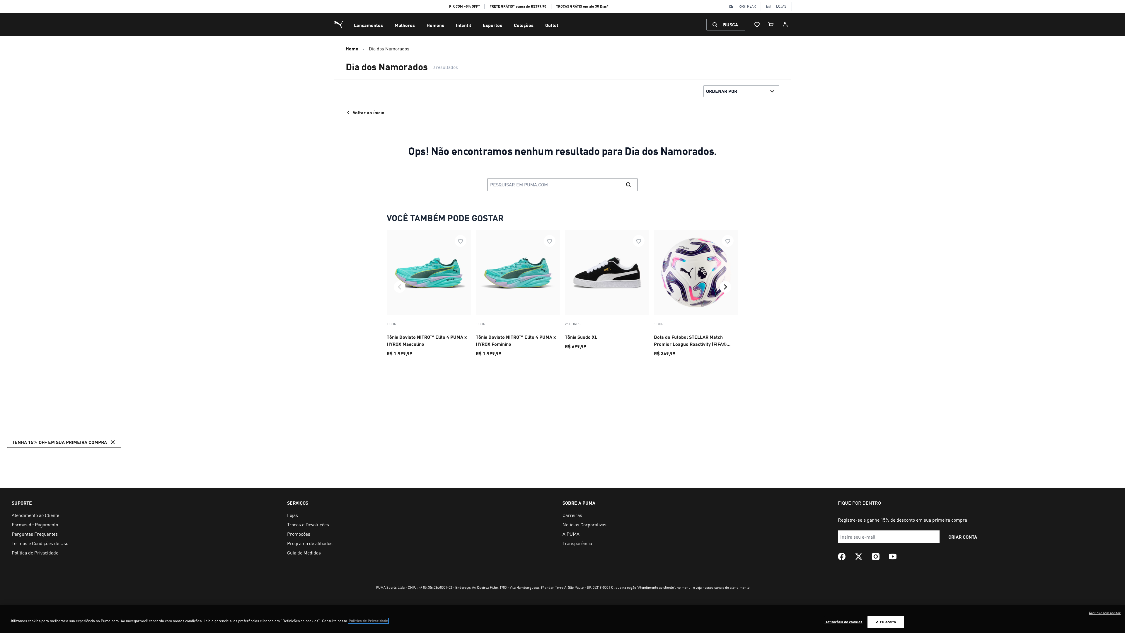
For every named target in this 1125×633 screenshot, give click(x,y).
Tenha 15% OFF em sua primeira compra (59, 442)
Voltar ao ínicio (368, 112)
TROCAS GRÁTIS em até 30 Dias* (582, 6)
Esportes (492, 25)
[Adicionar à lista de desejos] (460, 241)
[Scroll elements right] (725, 287)
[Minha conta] (785, 24)
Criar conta (962, 537)
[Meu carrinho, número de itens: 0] (771, 24)
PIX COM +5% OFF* (464, 6)
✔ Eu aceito (886, 622)
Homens (435, 25)
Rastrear (747, 6)
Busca (730, 24)
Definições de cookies (843, 622)
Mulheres (405, 25)
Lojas (781, 6)
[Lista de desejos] (757, 24)
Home (352, 48)
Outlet (551, 25)
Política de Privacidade (368, 620)
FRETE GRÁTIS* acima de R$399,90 (518, 6)
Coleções (523, 25)
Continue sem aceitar (1105, 613)
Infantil (463, 25)
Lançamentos (368, 25)
